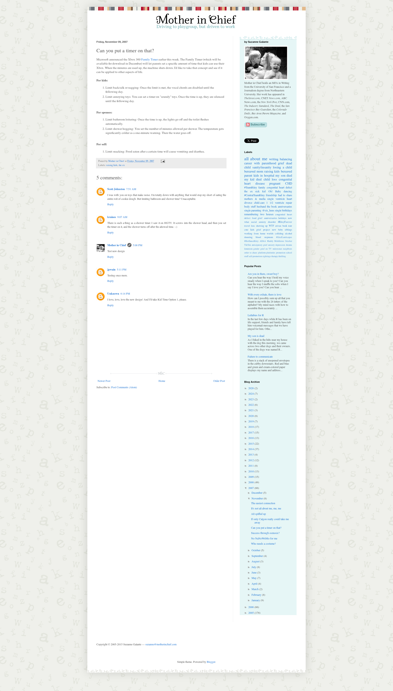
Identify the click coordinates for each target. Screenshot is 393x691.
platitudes (270, 252)
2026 (251, 388)
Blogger (211, 661)
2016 (251, 438)
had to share (285, 195)
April (255, 583)
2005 (251, 612)
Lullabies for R (256, 315)
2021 (251, 410)
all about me (255, 158)
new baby (277, 229)
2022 (251, 404)
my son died (283, 175)
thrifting (282, 256)
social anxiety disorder (263, 221)
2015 (251, 443)
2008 (251, 482)
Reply (110, 204)
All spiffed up (258, 514)
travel (247, 225)
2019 (251, 421)
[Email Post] (162, 161)
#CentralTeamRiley (254, 195)
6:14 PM (125, 293)
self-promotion (255, 256)
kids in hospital (264, 175)
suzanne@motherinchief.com (160, 644)
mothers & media (254, 198)
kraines (111, 217)
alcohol (288, 233)
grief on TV (266, 248)
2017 (251, 432)
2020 (251, 416)
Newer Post (104, 381)
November (258, 498)
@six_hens (268, 210)
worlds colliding (275, 233)
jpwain (111, 269)
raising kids (111, 165)
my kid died (253, 179)
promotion (280, 252)
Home (162, 381)
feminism (248, 248)
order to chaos (250, 252)
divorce (248, 202)
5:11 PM (121, 269)
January (256, 600)
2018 (251, 426)
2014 (251, 449)
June (254, 572)
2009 (251, 476)
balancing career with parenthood (268, 161)
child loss (270, 179)
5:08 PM (137, 245)
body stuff (250, 206)
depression (280, 244)
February (257, 594)
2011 (251, 465)
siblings (288, 229)
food (254, 218)
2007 (251, 488)
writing (273, 159)
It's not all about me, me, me (266, 508)
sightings (266, 256)
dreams (289, 244)
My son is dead (256, 336)
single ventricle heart (279, 198)
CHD (288, 183)
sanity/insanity (261, 167)
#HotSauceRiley (251, 241)
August (256, 561)
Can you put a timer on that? (266, 527)
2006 (251, 607)
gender (256, 248)
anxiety (271, 244)
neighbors (287, 248)
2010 (251, 471)
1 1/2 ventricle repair (279, 202)
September (258, 556)
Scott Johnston (116, 189)
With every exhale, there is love (264, 294)
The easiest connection (263, 503)
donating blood (252, 237)
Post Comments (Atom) (124, 387)
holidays (282, 218)
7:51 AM (131, 189)
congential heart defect (279, 187)
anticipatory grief (259, 244)
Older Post (219, 381)
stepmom (268, 237)
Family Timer (149, 59)
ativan (278, 225)
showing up (261, 225)
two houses (267, 214)
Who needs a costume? (263, 543)
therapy (274, 256)
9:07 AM (122, 217)
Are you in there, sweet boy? (263, 273)
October (288, 241)
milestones (277, 248)
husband (261, 206)
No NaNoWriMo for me (264, 538)
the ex (122, 165)
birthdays (287, 210)
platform (262, 252)
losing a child (282, 167)
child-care (259, 202)
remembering (251, 214)
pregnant (274, 183)
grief (281, 163)
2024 (251, 393)
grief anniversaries (267, 218)
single (278, 210)
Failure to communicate (260, 356)
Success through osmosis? (265, 533)
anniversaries (285, 206)
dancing (288, 191)
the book (272, 206)
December (257, 492)
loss (253, 225)
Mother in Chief (116, 245)
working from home (254, 233)
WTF (271, 225)
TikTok (247, 244)
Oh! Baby (274, 191)
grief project (263, 229)
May (254, 578)
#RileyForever (285, 221)
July (254, 567)
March (255, 589)
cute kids (249, 229)
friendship (271, 195)
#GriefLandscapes (284, 237)
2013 (251, 454)
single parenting (252, 210)
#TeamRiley (250, 187)
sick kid (260, 191)
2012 (251, 460)
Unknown (113, 293)
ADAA (263, 241)
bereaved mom (253, 171)
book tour (287, 225)
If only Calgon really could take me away (270, 520)
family (261, 187)
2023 (251, 399)
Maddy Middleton (275, 241)
